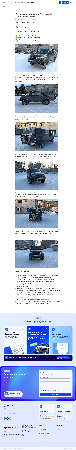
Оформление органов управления (44, 433)
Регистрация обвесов (42, 430)
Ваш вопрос (42, 382)
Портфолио (18, 2)
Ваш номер (42, 372)
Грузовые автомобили (59, 425)
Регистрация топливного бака (43, 432)
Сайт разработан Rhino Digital (68, 448)
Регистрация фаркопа (42, 428)
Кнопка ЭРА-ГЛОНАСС (26, 430)
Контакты (32, 2)
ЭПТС (23, 434)
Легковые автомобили (59, 424)
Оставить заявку (55, 394)
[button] (72, 2)
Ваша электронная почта (44, 377)
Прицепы (57, 428)
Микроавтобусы (58, 426)
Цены (15, 2)
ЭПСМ (23, 435)
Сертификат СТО (25, 424)
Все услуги (40, 424)
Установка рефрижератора (43, 429)
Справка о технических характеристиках (29, 427)
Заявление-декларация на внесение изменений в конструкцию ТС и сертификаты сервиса (11, 430)
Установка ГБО (41, 426)
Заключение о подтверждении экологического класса (27, 426)
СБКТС (5, 436)
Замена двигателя (41, 425)
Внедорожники (58, 429)
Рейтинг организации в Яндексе (46, 418)
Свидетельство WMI (25, 431)
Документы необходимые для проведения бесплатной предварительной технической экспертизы (10, 425)
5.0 (43, 416)
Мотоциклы (58, 430)
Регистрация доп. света (42, 434)
